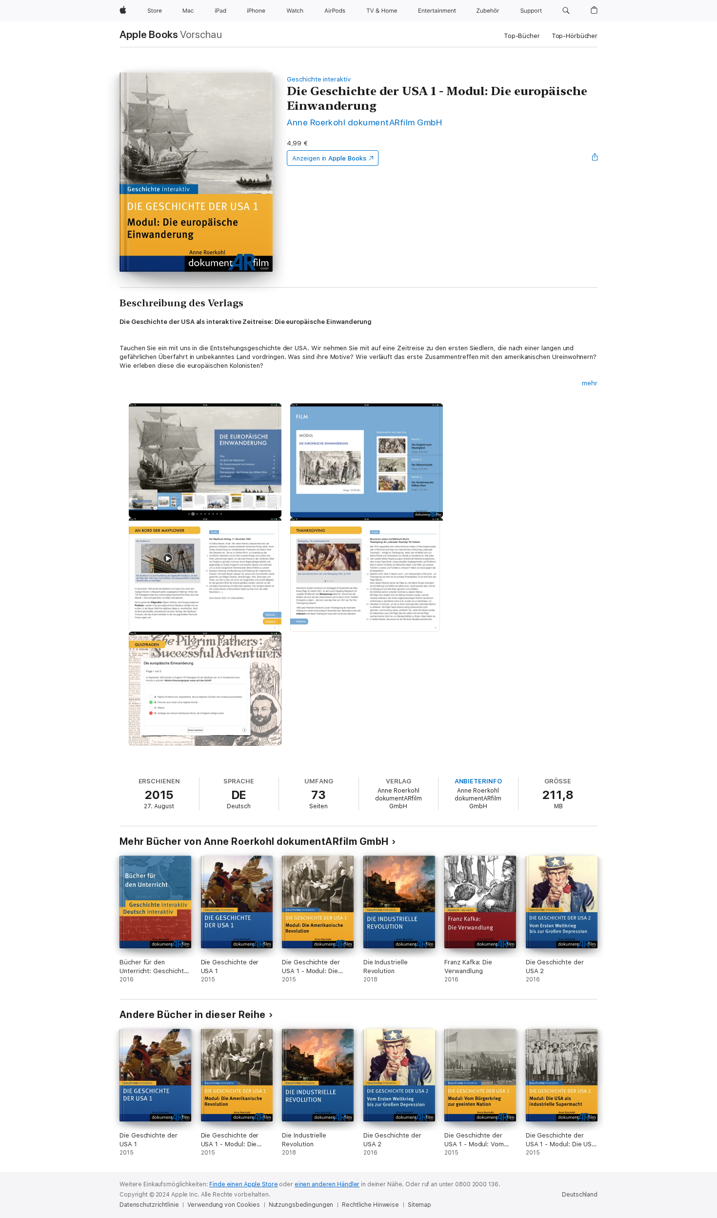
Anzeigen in (329, 158)
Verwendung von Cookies (223, 1204)
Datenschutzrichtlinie (149, 1204)
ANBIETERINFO (478, 781)
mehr (590, 383)
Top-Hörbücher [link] (575, 36)
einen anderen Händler (327, 1184)
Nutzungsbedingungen (301, 1204)
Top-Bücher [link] (522, 36)
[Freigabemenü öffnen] (595, 158)
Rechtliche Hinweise (370, 1204)
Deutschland (580, 1194)
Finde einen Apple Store (243, 1184)
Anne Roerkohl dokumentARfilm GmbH (364, 122)
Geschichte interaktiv (319, 79)
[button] (566, 10)
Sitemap (419, 1204)
